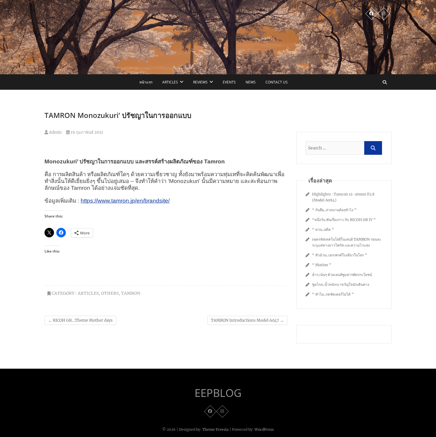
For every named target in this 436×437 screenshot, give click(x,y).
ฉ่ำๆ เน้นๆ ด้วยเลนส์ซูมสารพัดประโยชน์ (342, 274)
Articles (88, 293)
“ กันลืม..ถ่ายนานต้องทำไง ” (334, 210)
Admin (55, 132)
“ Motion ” (321, 265)
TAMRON (130, 293)
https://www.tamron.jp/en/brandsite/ (125, 201)
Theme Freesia (215, 429)
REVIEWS (200, 82)
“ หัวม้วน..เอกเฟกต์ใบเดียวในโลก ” (339, 255)
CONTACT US (276, 82)
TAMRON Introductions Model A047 (247, 320)
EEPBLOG (218, 393)
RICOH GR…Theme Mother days (80, 320)
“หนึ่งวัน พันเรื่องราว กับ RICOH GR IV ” (344, 219)
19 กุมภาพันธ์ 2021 (86, 132)
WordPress (264, 429)
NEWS (251, 82)
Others (110, 293)
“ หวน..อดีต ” (323, 229)
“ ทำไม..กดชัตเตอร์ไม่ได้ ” (333, 294)
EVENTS (229, 82)
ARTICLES (170, 82)
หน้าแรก (145, 82)
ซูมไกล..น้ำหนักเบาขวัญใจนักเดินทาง (340, 284)
